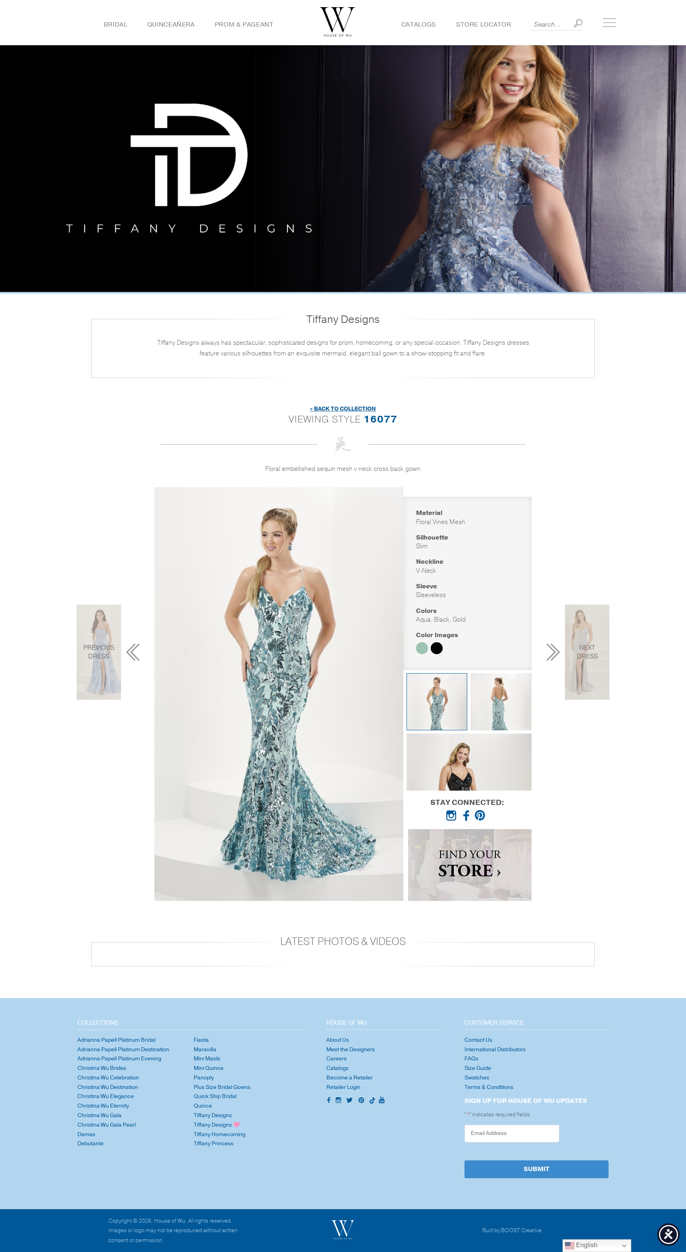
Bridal (115, 24)
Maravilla (205, 1049)
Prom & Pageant (244, 24)
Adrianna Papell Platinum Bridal (116, 1040)
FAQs (471, 1058)
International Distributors (495, 1049)
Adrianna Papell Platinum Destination (123, 1049)
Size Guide (477, 1068)
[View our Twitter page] (351, 1101)
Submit (536, 1169)
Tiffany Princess (213, 1143)
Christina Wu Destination (107, 1087)
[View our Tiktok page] (372, 1101)
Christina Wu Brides (101, 1068)
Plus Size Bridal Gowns (222, 1087)
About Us (337, 1040)
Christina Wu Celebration (108, 1077)
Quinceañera (171, 24)
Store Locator (483, 24)
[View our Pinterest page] (481, 817)
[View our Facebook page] (467, 817)
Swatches (476, 1077)
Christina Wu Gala (99, 1115)
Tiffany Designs (213, 1115)
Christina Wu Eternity (103, 1106)
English (585, 1245)
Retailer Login (343, 1087)
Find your (469, 865)
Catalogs (418, 24)
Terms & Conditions (488, 1087)
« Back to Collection (343, 409)
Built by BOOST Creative (511, 1230)
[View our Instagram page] (453, 817)
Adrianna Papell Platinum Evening (119, 1058)
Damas (86, 1134)
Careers (336, 1058)
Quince (203, 1106)
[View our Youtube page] (381, 1100)
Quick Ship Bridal (215, 1096)
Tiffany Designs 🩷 (217, 1125)
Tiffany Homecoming (219, 1134)
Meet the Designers (350, 1049)
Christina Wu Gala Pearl (106, 1125)
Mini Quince (209, 1068)
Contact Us (478, 1040)
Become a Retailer (349, 1077)
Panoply (204, 1077)
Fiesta (201, 1040)
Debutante (90, 1143)
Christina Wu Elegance (105, 1096)
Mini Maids (207, 1058)
